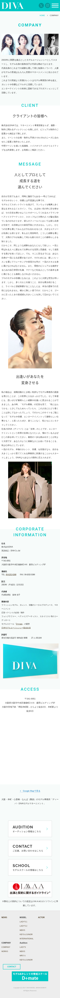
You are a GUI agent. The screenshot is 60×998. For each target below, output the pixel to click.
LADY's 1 (23, 922)
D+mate (19, 624)
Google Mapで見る (31, 791)
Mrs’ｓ (23, 956)
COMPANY (5, 947)
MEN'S (22, 930)
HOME (42, 15)
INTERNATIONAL (26, 939)
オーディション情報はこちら (27, 829)
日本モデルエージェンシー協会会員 (16, 628)
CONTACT (11, 967)
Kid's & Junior (26, 960)
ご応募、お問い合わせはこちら (28, 848)
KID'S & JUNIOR (26, 934)
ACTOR (41, 917)
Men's (22, 951)
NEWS (4, 917)
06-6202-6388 (11, 574)
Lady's (23, 947)
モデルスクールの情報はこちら (28, 867)
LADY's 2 (23, 926)
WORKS (4, 951)
